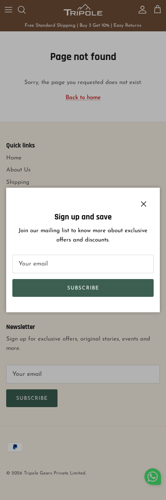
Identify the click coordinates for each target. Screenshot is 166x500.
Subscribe (82, 288)
